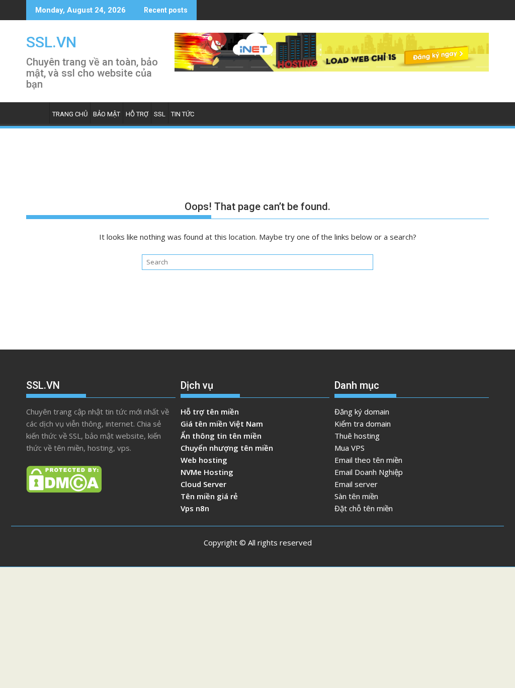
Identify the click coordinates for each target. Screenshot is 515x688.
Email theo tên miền (368, 460)
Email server (356, 484)
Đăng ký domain (361, 411)
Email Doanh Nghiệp (368, 472)
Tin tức (182, 114)
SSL (159, 114)
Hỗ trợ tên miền (210, 411)
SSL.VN (51, 42)
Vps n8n (195, 508)
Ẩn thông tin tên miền (221, 436)
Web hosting (204, 460)
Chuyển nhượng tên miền (227, 448)
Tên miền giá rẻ (209, 496)
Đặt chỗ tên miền (363, 508)
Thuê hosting (357, 436)
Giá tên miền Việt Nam (222, 424)
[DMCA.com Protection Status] (64, 490)
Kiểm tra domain (362, 424)
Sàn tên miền (356, 496)
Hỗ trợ (137, 114)
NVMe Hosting (207, 472)
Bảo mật (106, 114)
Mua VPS (349, 448)
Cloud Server (203, 484)
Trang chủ (70, 114)
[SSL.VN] (36, 116)
